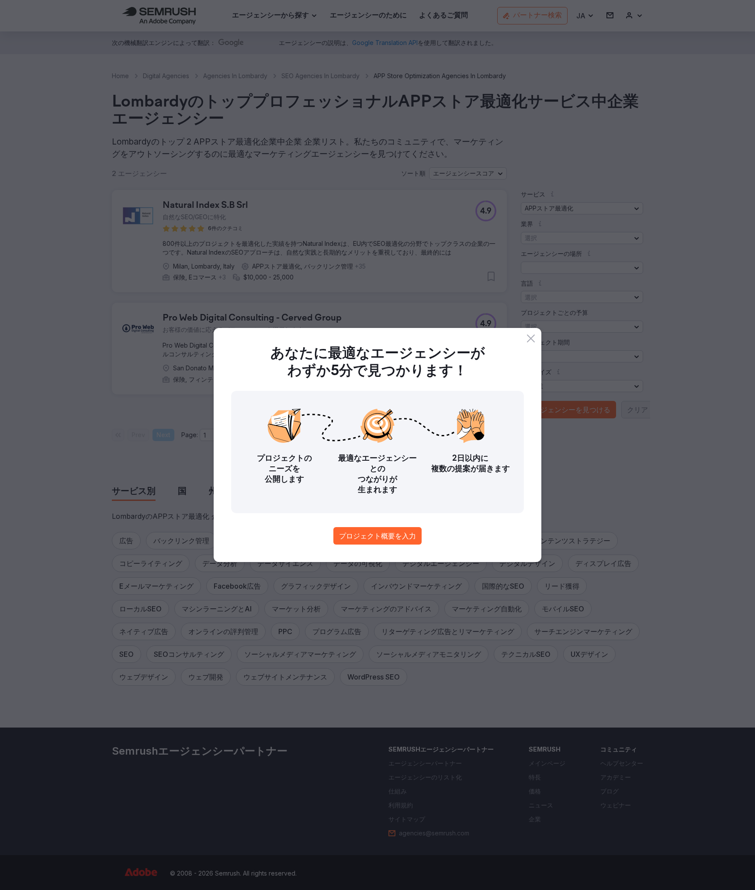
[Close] (530, 338)
